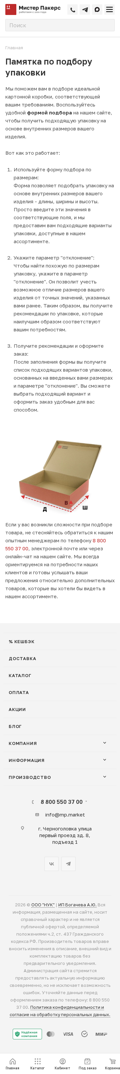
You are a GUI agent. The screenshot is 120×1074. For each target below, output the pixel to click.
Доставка (22, 658)
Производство (30, 777)
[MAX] (97, 9)
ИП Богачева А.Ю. (77, 904)
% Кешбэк (21, 641)
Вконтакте (51, 864)
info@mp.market (65, 814)
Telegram (68, 864)
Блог (15, 726)
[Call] (72, 9)
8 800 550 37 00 (62, 802)
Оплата (19, 692)
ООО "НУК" (43, 904)
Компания (23, 743)
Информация (27, 760)
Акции (17, 709)
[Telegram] (85, 9)
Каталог (20, 675)
